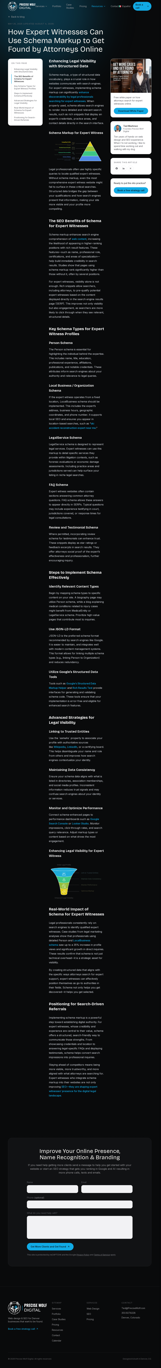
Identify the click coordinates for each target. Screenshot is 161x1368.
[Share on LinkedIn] (123, 168)
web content (79, 238)
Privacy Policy (83, 1255)
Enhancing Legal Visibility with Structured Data (25, 70)
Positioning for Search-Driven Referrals (25, 118)
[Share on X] (130, 168)
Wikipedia (60, 746)
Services (39, 6)
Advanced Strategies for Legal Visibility (25, 101)
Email (83, 1182)
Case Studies (70, 6)
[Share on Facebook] (116, 168)
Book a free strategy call (130, 190)
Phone (35, 1197)
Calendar (56, 1340)
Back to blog (18, 16)
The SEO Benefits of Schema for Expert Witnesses (23, 79)
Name (30, 1182)
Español (124, 6)
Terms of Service (102, 1255)
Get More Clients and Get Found (48, 1246)
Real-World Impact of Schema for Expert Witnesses (24, 110)
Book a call (139, 6)
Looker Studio (80, 823)
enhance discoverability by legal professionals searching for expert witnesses (71, 97)
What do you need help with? (42, 1213)
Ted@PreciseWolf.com (133, 1308)
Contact (115, 6)
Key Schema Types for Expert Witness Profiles (25, 87)
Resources (97, 6)
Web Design (93, 1308)
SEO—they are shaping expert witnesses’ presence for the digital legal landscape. (73, 1091)
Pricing (83, 6)
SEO (89, 1314)
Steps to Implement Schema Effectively (23, 94)
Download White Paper (131, 111)
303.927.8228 (129, 1312)
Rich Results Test (82, 687)
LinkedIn (72, 746)
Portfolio (56, 6)
